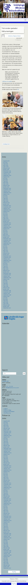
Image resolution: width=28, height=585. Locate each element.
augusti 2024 (6, 194)
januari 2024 (6, 204)
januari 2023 (6, 221)
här (18, 89)
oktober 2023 (6, 208)
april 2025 (5, 182)
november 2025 (7, 172)
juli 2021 (5, 246)
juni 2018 (5, 299)
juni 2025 (5, 179)
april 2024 (5, 199)
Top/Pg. (14, 571)
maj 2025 (5, 181)
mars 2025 (5, 184)
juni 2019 (5, 282)
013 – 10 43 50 (9, 386)
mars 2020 (5, 269)
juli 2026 (5, 162)
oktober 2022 (6, 225)
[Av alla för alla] (15, 6)
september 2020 (7, 260)
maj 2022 (5, 233)
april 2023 (5, 217)
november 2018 (7, 292)
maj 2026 (5, 163)
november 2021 (7, 240)
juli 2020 (5, 263)
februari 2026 (6, 168)
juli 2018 (5, 297)
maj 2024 (5, 198)
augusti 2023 (6, 211)
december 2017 (7, 307)
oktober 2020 (6, 258)
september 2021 (7, 243)
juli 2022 (5, 230)
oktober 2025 (6, 173)
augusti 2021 (6, 244)
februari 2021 (6, 253)
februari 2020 (6, 270)
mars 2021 (5, 251)
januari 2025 (6, 186)
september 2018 (7, 295)
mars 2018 (5, 303)
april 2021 (5, 250)
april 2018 (5, 302)
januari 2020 (6, 271)
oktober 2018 (6, 293)
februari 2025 (6, 185)
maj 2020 (5, 266)
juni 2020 (5, 264)
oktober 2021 (6, 241)
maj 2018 (5, 300)
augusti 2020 (6, 261)
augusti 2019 (6, 279)
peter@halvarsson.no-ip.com (12, 387)
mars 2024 (5, 201)
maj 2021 (5, 248)
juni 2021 (5, 247)
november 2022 (7, 224)
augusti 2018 (6, 296)
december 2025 (7, 171)
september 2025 (7, 175)
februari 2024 (6, 202)
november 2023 (7, 207)
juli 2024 (5, 195)
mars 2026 (5, 166)
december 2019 (7, 273)
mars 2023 (5, 218)
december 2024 (7, 188)
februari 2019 (6, 287)
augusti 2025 (6, 176)
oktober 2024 (6, 191)
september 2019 (7, 277)
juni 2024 (5, 197)
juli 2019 (5, 280)
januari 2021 (6, 254)
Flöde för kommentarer (9, 411)
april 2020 (5, 267)
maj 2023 (5, 215)
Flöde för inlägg (7, 410)
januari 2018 (6, 306)
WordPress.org (7, 413)
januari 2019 (6, 289)
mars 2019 (5, 286)
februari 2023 (6, 220)
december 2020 (7, 256)
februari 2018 (6, 305)
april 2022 (5, 234)
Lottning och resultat (7, 81)
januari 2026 (6, 169)
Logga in (6, 408)
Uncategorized (6, 144)
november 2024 (7, 189)
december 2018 (7, 290)
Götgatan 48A (5, 381)
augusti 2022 (6, 228)
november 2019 (7, 274)
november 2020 (7, 257)
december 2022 (7, 222)
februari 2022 (6, 235)
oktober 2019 (6, 276)
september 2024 (7, 192)
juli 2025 (5, 178)
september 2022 (7, 227)
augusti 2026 (6, 160)
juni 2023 (5, 214)
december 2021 (7, 238)
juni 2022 (5, 231)
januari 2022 (6, 237)
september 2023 (7, 209)
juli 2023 (5, 212)
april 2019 (5, 284)
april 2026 (5, 165)
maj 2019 (5, 283)
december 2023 (7, 205)
